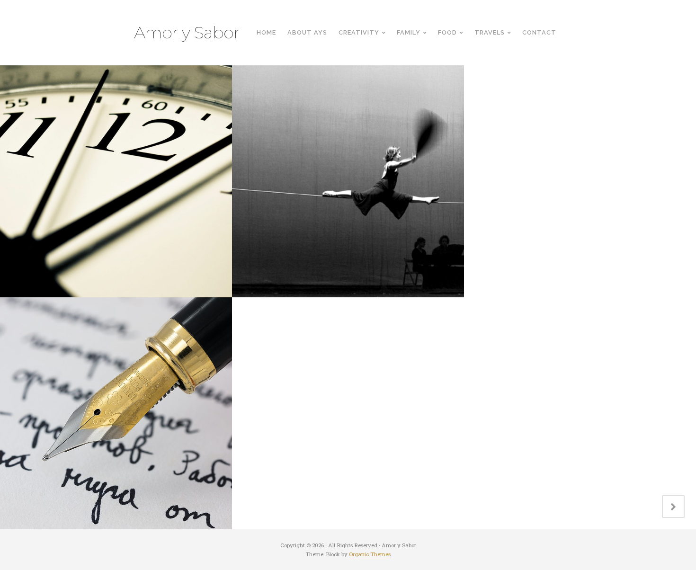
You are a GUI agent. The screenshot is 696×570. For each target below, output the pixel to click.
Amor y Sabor (187, 33)
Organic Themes (370, 554)
